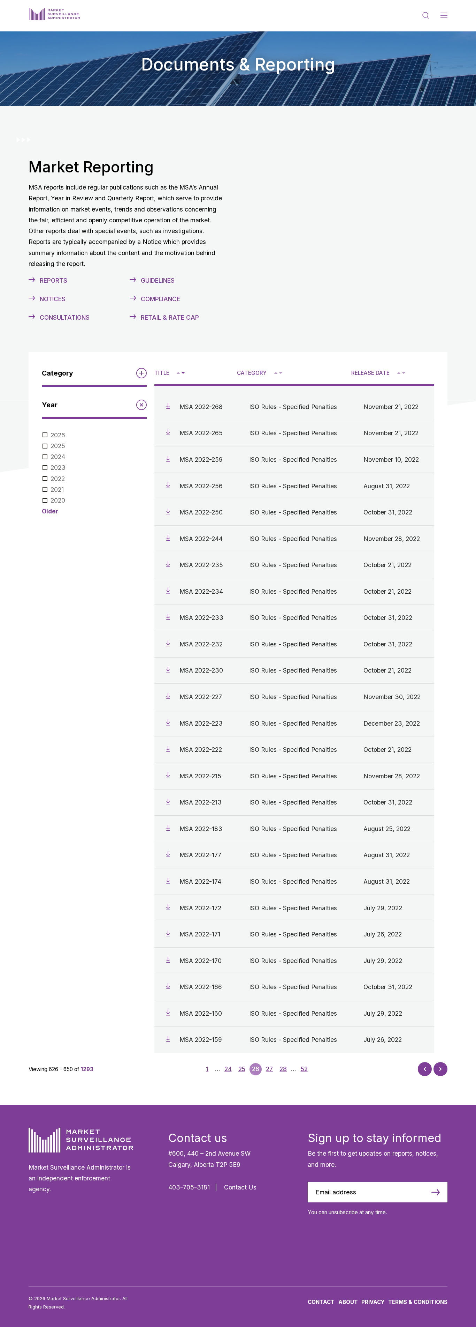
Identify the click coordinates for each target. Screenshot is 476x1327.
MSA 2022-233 (201, 617)
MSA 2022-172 (200, 908)
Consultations (65, 317)
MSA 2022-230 (201, 670)
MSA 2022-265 (201, 433)
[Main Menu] (443, 16)
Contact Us (240, 1187)
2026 (58, 435)
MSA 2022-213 (200, 802)
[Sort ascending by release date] (398, 373)
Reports (53, 280)
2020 (58, 500)
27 (269, 1069)
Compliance (160, 299)
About (348, 1302)
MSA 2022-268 (201, 406)
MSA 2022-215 (200, 776)
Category (252, 373)
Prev (425, 1070)
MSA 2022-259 (201, 459)
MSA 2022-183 (200, 828)
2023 (58, 467)
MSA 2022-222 (200, 749)
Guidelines (158, 280)
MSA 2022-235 (201, 565)
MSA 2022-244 (201, 538)
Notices (53, 299)
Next (440, 1067)
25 (241, 1069)
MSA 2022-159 (200, 1039)
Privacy (373, 1302)
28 (283, 1069)
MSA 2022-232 (201, 644)
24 (228, 1069)
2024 (58, 456)
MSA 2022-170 (200, 960)
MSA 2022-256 (201, 486)
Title (161, 373)
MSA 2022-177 (200, 855)
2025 (58, 446)
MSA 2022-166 (200, 987)
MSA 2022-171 (199, 934)
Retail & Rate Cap (170, 317)
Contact (321, 1302)
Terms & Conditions (417, 1302)
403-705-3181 (189, 1187)
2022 (58, 478)
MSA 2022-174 (200, 881)
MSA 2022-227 (200, 696)
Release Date (370, 373)
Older (50, 511)
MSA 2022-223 (201, 723)
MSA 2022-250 (201, 512)
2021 (57, 489)
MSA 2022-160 (200, 1013)
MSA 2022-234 (201, 591)
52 (304, 1069)
